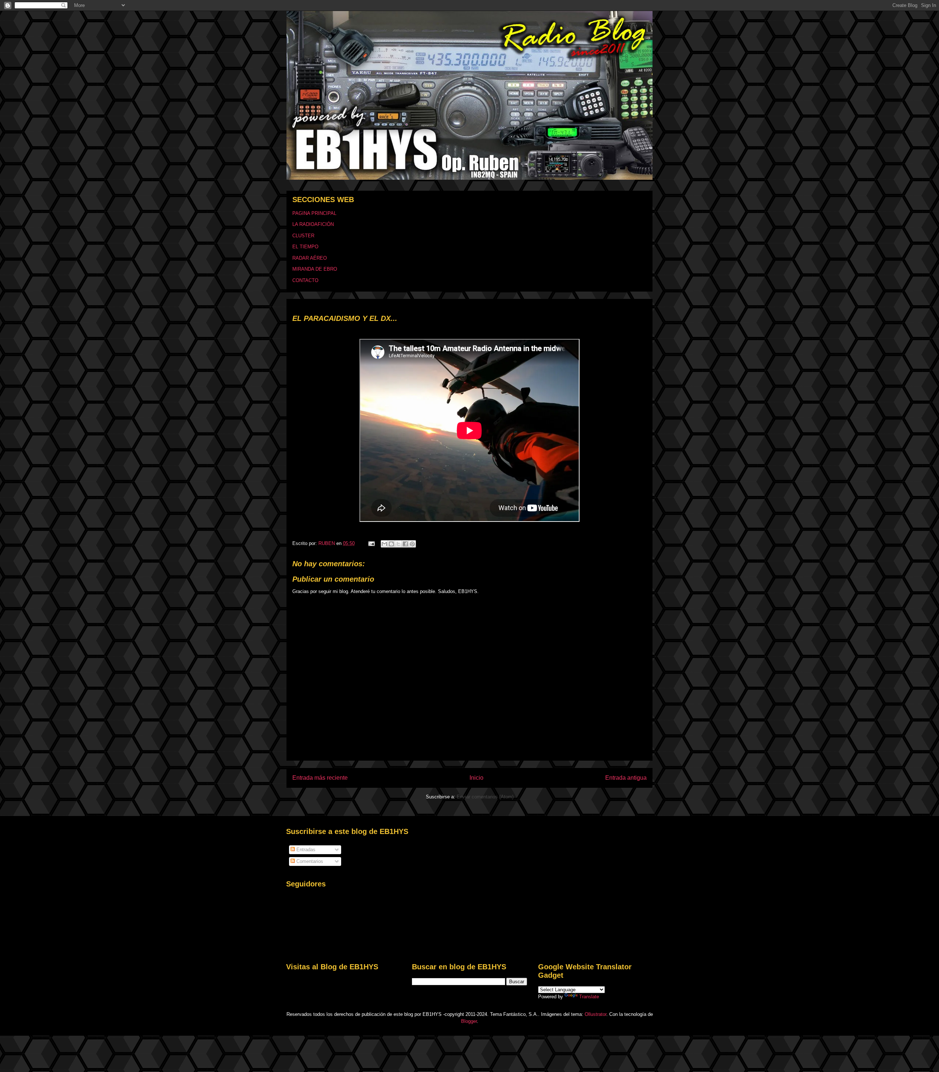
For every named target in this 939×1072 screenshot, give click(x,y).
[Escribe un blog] (391, 544)
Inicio (476, 778)
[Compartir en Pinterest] (412, 544)
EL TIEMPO (305, 246)
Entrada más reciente (320, 778)
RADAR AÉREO (309, 258)
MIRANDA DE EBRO (314, 269)
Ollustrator (595, 1014)
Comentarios (309, 861)
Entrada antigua (626, 778)
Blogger (469, 1021)
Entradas (305, 849)
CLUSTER (303, 235)
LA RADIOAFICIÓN (313, 224)
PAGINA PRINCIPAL (314, 213)
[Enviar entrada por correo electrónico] (371, 543)
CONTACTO (305, 280)
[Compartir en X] (398, 544)
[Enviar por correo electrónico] (384, 544)
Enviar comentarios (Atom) (485, 797)
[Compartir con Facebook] (405, 544)
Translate (589, 996)
